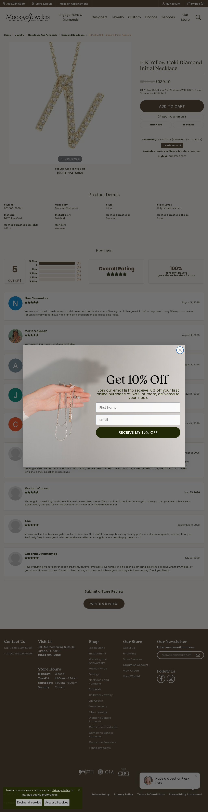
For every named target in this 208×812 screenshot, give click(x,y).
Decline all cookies (29, 802)
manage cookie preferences (39, 794)
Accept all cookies (56, 802)
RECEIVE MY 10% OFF (138, 432)
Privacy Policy (61, 790)
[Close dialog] (180, 350)
